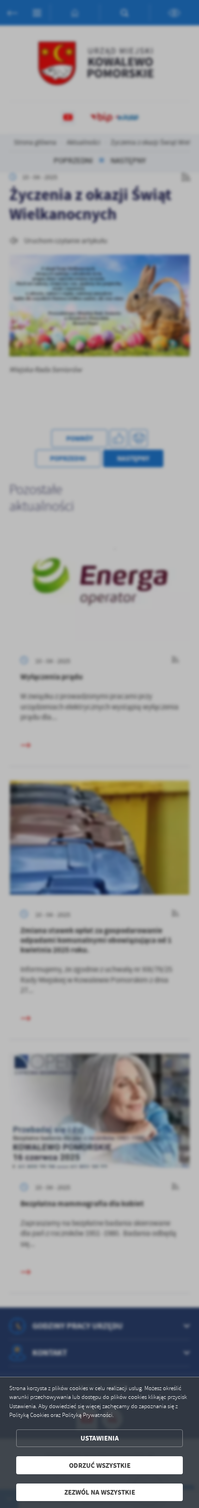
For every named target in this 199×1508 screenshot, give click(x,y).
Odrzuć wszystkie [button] (100, 1465)
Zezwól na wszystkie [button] (99, 1492)
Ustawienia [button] (100, 1438)
